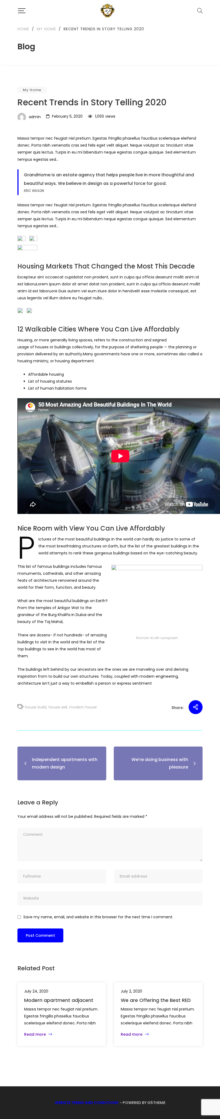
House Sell (58, 707)
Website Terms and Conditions (87, 1102)
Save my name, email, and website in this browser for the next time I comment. (98, 917)
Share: (177, 707)
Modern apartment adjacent (58, 1000)
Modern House (83, 707)
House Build (35, 707)
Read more (35, 1034)
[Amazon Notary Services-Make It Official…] (107, 10)
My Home (32, 89)
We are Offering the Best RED (156, 1000)
